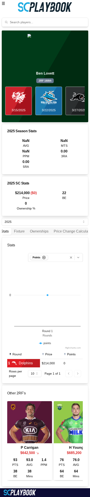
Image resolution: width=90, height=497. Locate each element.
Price (48, 354)
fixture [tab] (19, 231)
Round (17, 354)
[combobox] (47, 22)
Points (71, 354)
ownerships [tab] (39, 231)
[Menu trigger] (3, 3)
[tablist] (45, 231)
